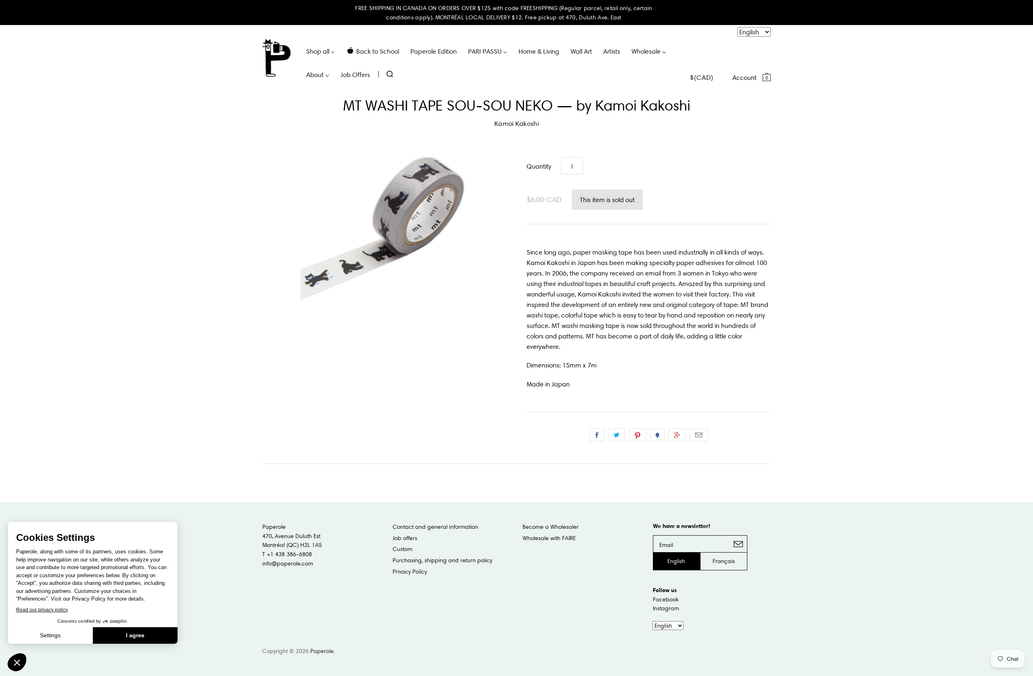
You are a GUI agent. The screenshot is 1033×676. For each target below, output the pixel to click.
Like (597, 434)
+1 (677, 434)
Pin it (637, 434)
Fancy (657, 434)
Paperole (322, 651)
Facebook (666, 599)
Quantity (539, 166)
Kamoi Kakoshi (516, 123)
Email (699, 434)
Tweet (616, 434)
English (676, 561)
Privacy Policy (410, 571)
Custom (402, 549)
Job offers (405, 538)
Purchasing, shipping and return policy (442, 560)
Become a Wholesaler (551, 526)
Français (724, 561)
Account (744, 77)
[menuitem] (321, 51)
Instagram (666, 608)
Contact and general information (435, 526)
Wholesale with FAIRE (549, 538)
